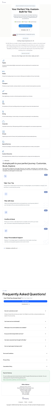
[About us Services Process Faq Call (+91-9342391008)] (25, 2)
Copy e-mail (25, 301)
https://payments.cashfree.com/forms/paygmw (14, 379)
